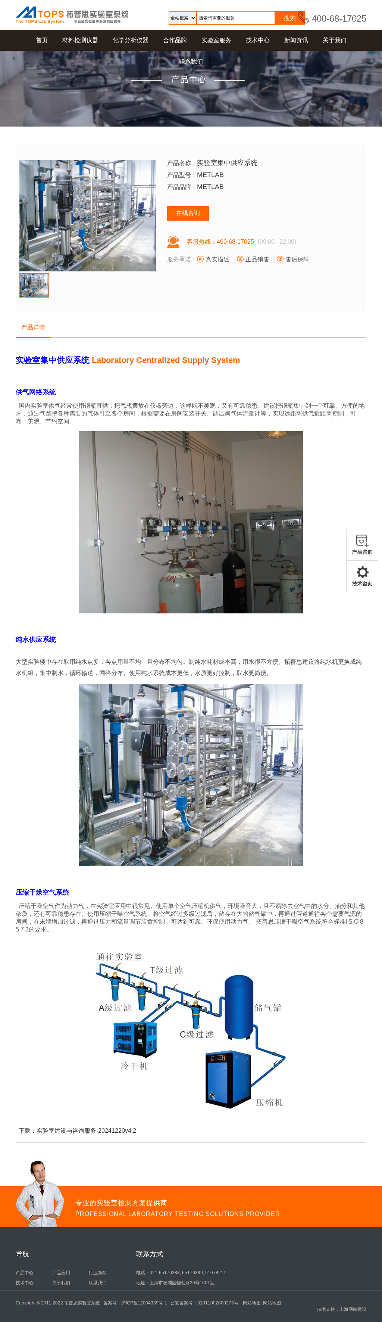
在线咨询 (188, 213)
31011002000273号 (217, 1303)
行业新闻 (98, 1272)
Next (169, 214)
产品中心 (25, 1272)
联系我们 (98, 1282)
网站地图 (252, 1303)
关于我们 (61, 1282)
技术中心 (25, 1282)
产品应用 (61, 1272)
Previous (6, 214)
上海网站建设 (352, 1309)
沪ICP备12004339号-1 (144, 1303)
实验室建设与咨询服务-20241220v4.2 (86, 1130)
